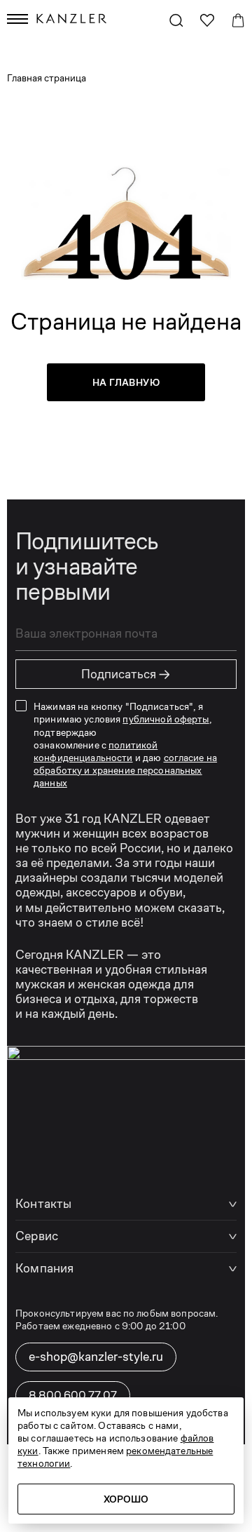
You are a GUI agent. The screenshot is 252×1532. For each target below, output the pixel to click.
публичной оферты (165, 719)
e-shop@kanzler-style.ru (96, 1357)
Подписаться (126, 674)
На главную (126, 382)
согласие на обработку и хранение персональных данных (125, 770)
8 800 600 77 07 (73, 1395)
